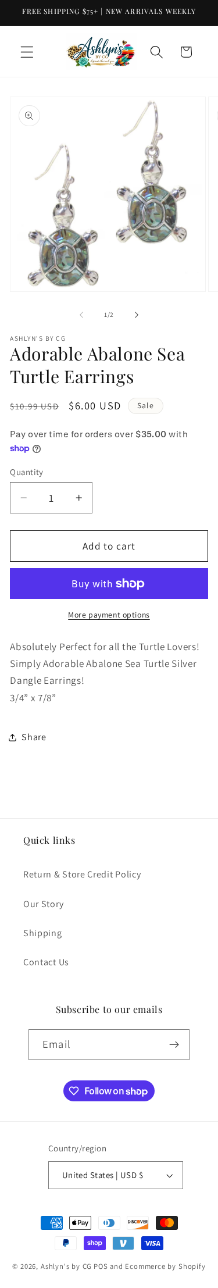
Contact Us (46, 962)
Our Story (43, 904)
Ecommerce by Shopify (165, 1266)
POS (101, 1266)
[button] (27, 52)
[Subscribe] (174, 1045)
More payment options (109, 614)
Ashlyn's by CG (66, 1266)
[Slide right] (136, 315)
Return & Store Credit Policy (82, 874)
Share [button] (34, 737)
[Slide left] (81, 315)
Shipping (42, 933)
